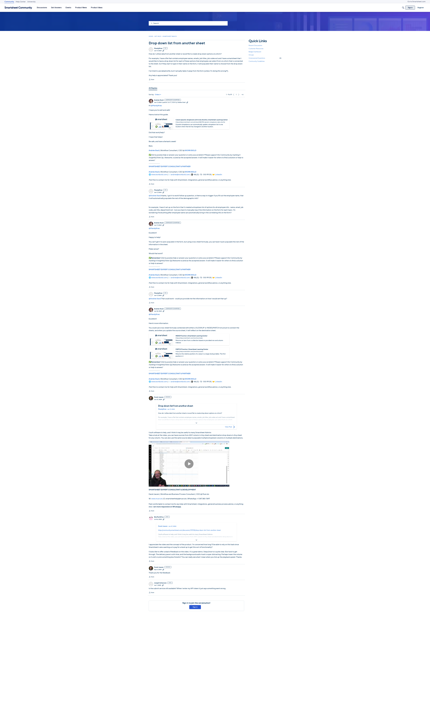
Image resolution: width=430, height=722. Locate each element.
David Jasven (158, 397)
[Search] (403, 8)
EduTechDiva (159, 517)
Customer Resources (256, 49)
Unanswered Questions (265, 58)
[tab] (153, 88)
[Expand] (196, 423)
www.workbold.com (159, 174)
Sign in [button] (195, 607)
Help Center (21, 1)
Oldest (157, 95)
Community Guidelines (257, 61)
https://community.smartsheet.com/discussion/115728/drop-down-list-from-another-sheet (189, 530)
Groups (251, 55)
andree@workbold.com (180, 174)
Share (151, 80)
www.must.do (156, 498)
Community (9, 1)
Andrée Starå (158, 100)
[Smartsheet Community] (18, 7)
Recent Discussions (255, 45)
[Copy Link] (163, 51)
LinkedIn (218, 174)
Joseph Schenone (160, 583)
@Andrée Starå (155, 195)
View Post (228, 427)
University (31, 1)
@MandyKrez (156, 105)
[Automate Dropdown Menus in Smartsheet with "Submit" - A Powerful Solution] (189, 464)
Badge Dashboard (255, 52)
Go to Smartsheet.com (416, 1)
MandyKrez (158, 48)
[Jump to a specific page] (242, 94)
